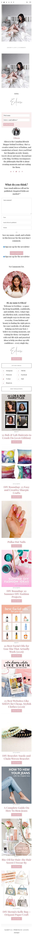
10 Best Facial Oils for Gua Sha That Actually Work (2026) (16, 648)
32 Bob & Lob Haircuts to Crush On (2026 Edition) (16, 436)
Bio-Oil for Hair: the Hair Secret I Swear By (16, 861)
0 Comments (22, 47)
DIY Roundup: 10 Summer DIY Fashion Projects (16, 593)
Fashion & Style (16, 697)
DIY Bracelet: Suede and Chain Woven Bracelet (16, 757)
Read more (16, 441)
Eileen (16, 138)
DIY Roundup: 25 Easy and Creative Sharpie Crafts (16, 490)
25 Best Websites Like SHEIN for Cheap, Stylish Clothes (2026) (16, 703)
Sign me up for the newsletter (17, 246)
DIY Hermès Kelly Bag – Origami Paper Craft (16, 913)
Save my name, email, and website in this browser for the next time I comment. (16, 238)
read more (16, 358)
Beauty (16, 432)
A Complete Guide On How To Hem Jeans (16, 809)
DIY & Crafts (16, 484)
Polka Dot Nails (17, 542)
